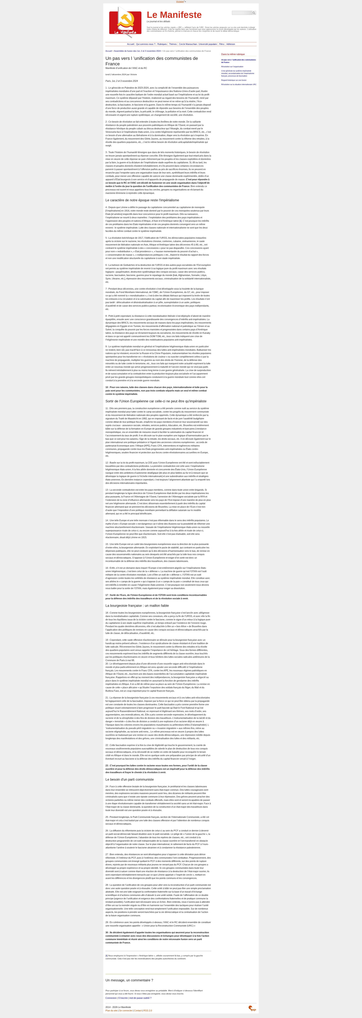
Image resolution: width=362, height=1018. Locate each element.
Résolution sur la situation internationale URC (239, 84)
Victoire (180, 1)
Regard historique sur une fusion (233, 80)
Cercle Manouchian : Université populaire (198, 44)
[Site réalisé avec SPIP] (252, 1008)
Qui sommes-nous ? (145, 44)
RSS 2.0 (148, 1010)
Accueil (130, 44)
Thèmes (173, 44)
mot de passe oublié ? (140, 998)
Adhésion (230, 44)
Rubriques (162, 44)
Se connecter (125, 1010)
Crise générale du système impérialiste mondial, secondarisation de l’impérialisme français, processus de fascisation (237, 73)
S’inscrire (123, 998)
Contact (138, 1010)
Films (221, 44)
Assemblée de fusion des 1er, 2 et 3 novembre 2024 (137, 51)
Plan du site (111, 1010)
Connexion (111, 998)
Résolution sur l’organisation (232, 67)
